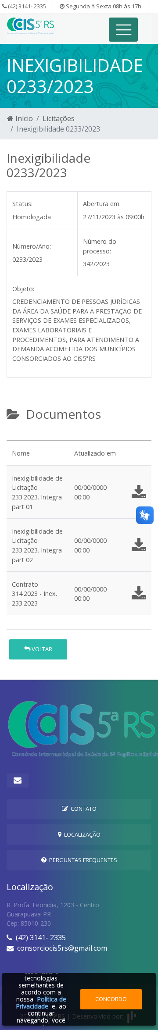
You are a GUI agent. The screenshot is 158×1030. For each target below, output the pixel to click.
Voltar (41, 649)
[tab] (14, 437)
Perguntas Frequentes (82, 860)
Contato (82, 809)
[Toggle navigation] (123, 30)
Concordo (111, 999)
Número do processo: (99, 246)
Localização (81, 834)
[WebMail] (18, 780)
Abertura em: (102, 204)
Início (23, 118)
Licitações (59, 118)
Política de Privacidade (41, 1002)
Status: (22, 204)
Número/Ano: (31, 246)
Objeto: (23, 289)
